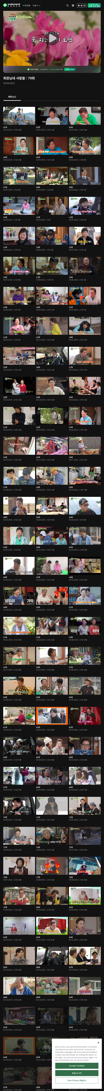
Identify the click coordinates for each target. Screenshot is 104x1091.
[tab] (12, 97)
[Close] (98, 1043)
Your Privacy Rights (76, 1080)
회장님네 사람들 (14, 78)
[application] (52, 38)
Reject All (77, 1073)
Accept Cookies (76, 1065)
